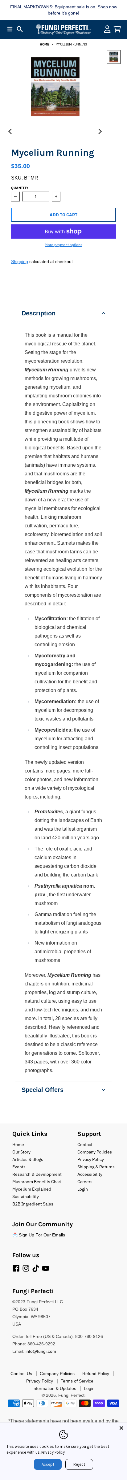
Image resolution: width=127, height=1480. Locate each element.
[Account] (107, 29)
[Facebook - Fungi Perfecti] (16, 1268)
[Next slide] (100, 131)
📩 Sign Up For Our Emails (38, 1234)
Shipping (19, 261)
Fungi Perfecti (71, 1395)
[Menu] (10, 29)
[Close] (121, 1428)
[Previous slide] (10, 131)
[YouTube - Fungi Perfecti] (45, 1268)
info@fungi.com (41, 1351)
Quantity (19, 188)
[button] (63, 313)
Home (44, 44)
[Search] (19, 29)
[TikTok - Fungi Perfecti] (35, 1268)
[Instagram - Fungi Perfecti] (26, 1268)
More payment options (63, 244)
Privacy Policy (53, 1452)
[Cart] (117, 29)
